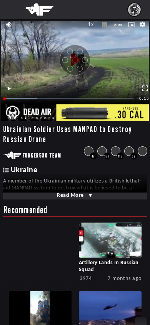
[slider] (69, 98)
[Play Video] (75, 57)
